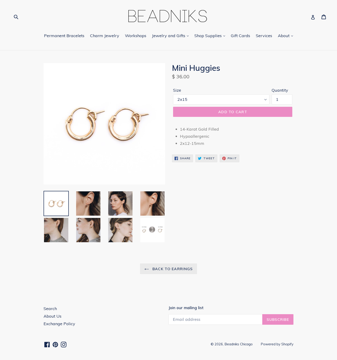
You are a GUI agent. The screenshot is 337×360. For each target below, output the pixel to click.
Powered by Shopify (277, 344)
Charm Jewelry (104, 35)
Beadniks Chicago (238, 344)
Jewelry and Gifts (169, 35)
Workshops (135, 35)
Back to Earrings (172, 269)
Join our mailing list (185, 307)
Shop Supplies (208, 35)
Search (50, 308)
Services (264, 35)
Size (177, 90)
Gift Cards (240, 35)
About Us (52, 316)
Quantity (280, 90)
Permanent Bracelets (64, 35)
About (284, 35)
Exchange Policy (59, 323)
